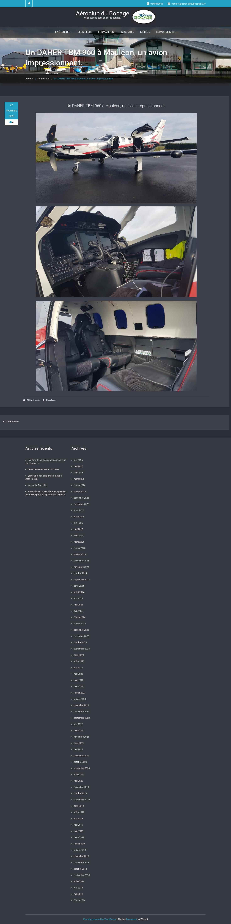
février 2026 (79, 485)
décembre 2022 (81, 705)
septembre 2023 (82, 648)
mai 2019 (78, 825)
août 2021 (79, 743)
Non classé (43, 78)
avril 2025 (78, 535)
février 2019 (79, 843)
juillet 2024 (79, 592)
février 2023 (79, 692)
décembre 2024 (81, 560)
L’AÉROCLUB (62, 32)
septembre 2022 (82, 718)
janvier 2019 (80, 850)
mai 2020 (78, 781)
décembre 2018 (81, 856)
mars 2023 (79, 686)
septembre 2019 (82, 799)
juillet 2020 (79, 774)
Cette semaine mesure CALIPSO (43, 469)
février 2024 (79, 617)
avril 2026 (78, 472)
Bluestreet (131, 919)
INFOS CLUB (84, 32)
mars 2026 (79, 479)
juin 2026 (78, 460)
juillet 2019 (79, 812)
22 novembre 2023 (11, 111)
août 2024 (79, 586)
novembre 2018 (81, 862)
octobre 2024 (80, 573)
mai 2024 (78, 604)
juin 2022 (78, 724)
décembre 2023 (81, 630)
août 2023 (79, 655)
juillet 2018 (79, 881)
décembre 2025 (81, 498)
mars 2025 (79, 542)
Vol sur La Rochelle (37, 485)
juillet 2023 (79, 661)
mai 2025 (78, 529)
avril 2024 (78, 611)
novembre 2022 (81, 711)
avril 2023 (78, 680)
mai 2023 (78, 674)
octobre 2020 (80, 762)
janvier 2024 (80, 623)
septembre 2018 (82, 875)
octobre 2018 (80, 869)
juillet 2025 (79, 516)
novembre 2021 (81, 736)
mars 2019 (79, 837)
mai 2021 (78, 749)
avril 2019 (78, 831)
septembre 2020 (82, 768)
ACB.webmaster (33, 400)
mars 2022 (79, 730)
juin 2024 (78, 598)
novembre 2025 (81, 504)
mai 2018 (78, 894)
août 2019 (79, 806)
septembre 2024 (82, 579)
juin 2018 (78, 887)
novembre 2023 (81, 636)
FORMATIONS (106, 32)
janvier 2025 (80, 554)
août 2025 (79, 510)
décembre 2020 (81, 755)
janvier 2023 (80, 699)
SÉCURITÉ (127, 32)
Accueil (29, 78)
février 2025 (79, 548)
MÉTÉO (144, 32)
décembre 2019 (81, 787)
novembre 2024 (81, 567)
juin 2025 (78, 523)
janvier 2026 (80, 491)
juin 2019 (78, 818)
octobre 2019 (80, 793)
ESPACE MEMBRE (166, 32)
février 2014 (79, 900)
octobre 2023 (80, 642)
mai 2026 (78, 466)
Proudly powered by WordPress (99, 919)
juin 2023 (78, 667)
